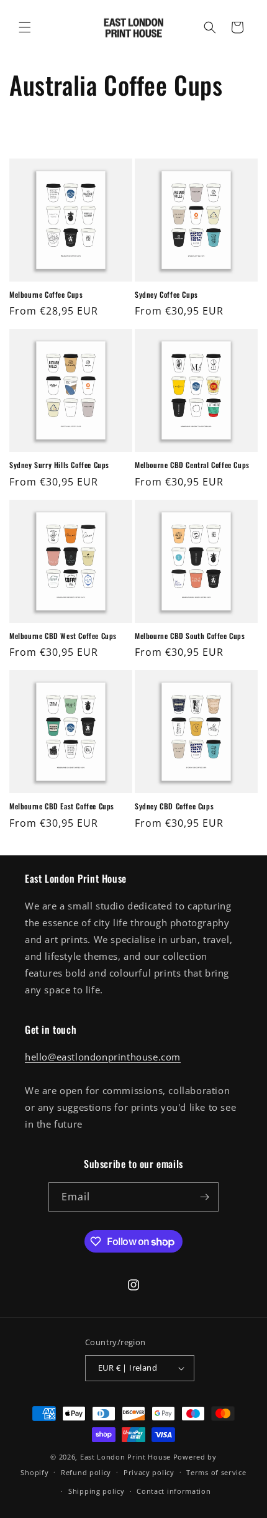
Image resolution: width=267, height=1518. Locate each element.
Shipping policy (96, 1491)
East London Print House (125, 1456)
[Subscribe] (204, 1197)
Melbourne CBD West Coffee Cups (63, 636)
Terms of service (216, 1472)
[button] (24, 27)
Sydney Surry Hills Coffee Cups (59, 465)
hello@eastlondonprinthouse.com (103, 1057)
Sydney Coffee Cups (166, 295)
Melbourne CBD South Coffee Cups (190, 636)
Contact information (173, 1491)
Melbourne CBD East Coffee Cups (61, 806)
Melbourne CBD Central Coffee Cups (192, 465)
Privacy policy (149, 1472)
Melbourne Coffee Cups (46, 295)
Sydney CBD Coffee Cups (174, 806)
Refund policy (86, 1472)
